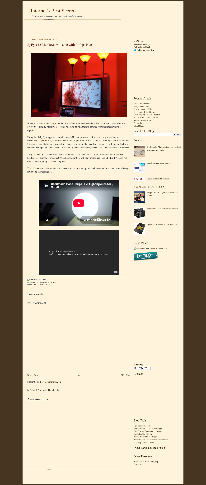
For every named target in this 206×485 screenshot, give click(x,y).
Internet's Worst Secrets (143, 120)
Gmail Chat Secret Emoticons (158, 178)
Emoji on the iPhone (141, 106)
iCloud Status (139, 125)
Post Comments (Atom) (51, 381)
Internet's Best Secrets (54, 10)
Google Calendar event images (158, 163)
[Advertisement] (103, 29)
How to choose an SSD (143, 109)
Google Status (139, 123)
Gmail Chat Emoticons (142, 103)
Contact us (138, 464)
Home (79, 375)
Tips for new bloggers (142, 425)
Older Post (125, 375)
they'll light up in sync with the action (50, 140)
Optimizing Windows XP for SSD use (162, 224)
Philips (41, 284)
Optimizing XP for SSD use (144, 112)
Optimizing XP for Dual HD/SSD (147, 114)
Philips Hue (55, 123)
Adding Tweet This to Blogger (145, 436)
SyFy (48, 284)
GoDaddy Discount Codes (144, 442)
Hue (35, 284)
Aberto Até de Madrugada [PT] (146, 461)
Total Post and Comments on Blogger (148, 431)
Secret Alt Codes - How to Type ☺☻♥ (149, 186)
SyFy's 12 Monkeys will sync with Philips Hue (59, 44)
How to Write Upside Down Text (146, 117)
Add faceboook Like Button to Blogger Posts (151, 439)
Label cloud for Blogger (143, 434)
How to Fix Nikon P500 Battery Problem (162, 208)
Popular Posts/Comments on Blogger (148, 428)
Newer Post (32, 375)
